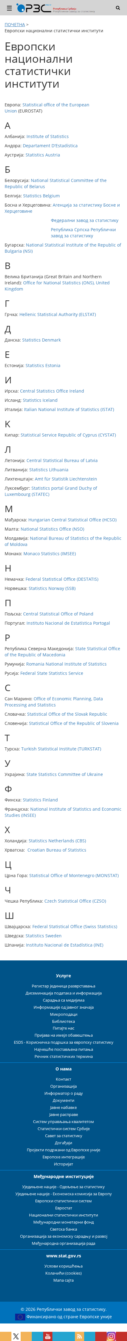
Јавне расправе (63, 1114)
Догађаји (63, 1142)
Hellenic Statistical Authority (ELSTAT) (57, 314)
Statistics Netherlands (51, 841)
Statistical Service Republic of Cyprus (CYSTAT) (68, 435)
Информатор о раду (63, 1093)
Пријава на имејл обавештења (64, 1035)
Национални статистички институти (63, 1215)
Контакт (63, 1079)
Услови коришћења (63, 1266)
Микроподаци (63, 1014)
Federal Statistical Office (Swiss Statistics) (74, 926)
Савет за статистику (63, 1135)
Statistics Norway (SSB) (52, 588)
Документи (63, 1100)
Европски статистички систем (63, 1201)
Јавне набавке (63, 1107)
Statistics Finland (40, 800)
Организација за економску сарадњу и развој (63, 1236)
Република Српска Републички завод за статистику (83, 233)
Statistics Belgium (41, 196)
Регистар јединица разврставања (63, 986)
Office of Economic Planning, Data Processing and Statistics (54, 702)
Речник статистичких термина (64, 1056)
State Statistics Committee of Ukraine (65, 774)
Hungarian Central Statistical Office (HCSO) (72, 520)
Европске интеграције (64, 1157)
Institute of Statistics (48, 136)
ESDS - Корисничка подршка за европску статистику (63, 1042)
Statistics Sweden (44, 936)
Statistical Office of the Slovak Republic (67, 714)
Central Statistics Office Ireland (52, 391)
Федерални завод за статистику (84, 220)
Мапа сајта (63, 1280)
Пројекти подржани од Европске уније (63, 1150)
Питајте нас (63, 1028)
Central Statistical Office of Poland (58, 614)
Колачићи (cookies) (63, 1273)
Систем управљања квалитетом (63, 1121)
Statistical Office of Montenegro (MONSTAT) (74, 875)
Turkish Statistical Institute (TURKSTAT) (61, 749)
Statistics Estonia (43, 365)
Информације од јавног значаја (64, 1007)
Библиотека (63, 1021)
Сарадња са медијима (63, 1000)
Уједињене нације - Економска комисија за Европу (63, 1194)
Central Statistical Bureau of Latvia (62, 460)
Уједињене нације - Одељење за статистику (63, 1186)
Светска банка (63, 1229)
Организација (63, 1086)
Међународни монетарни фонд (63, 1222)
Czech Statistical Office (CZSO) (75, 901)
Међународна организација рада (63, 1243)
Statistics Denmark (41, 340)
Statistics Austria (43, 155)
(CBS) (80, 841)
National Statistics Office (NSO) (52, 529)
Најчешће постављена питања (63, 1049)
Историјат (63, 1164)
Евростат (63, 1208)
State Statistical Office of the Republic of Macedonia (62, 652)
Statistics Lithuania (48, 470)
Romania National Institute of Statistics (66, 664)
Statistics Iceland (40, 400)
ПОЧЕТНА (15, 24)
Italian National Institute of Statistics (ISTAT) (69, 409)
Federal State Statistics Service (51, 673)
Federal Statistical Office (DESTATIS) (62, 579)
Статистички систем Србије (64, 1128)
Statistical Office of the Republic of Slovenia (74, 723)
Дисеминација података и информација (64, 993)
